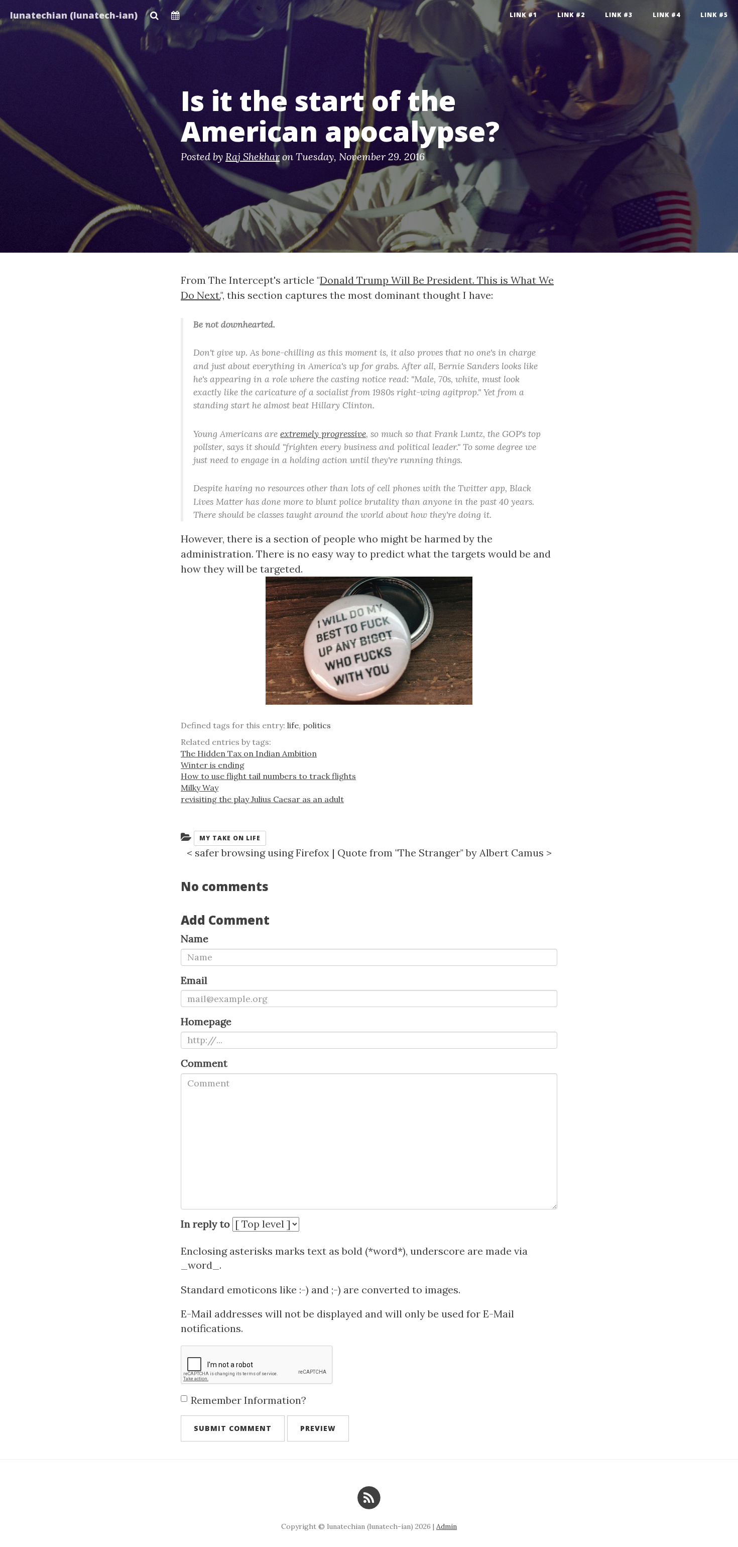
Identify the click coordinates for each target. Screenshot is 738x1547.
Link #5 (714, 15)
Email (194, 980)
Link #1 (523, 15)
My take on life (230, 838)
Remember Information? (248, 1400)
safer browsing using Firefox (262, 852)
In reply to (205, 1224)
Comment (204, 1063)
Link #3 (619, 15)
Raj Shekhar (252, 156)
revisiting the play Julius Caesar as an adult (262, 799)
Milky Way (199, 788)
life (293, 725)
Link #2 (571, 15)
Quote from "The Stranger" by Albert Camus (440, 852)
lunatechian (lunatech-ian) (74, 15)
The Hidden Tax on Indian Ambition (249, 753)
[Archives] (175, 12)
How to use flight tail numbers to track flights (268, 776)
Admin (446, 1526)
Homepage (206, 1021)
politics (317, 725)
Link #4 (666, 15)
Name (194, 938)
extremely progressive (323, 433)
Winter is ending (212, 765)
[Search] (154, 12)
